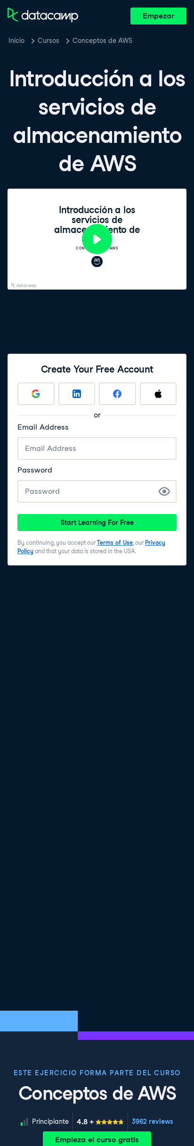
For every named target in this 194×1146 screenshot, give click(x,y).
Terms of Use (115, 542)
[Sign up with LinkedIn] (77, 393)
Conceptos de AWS (102, 40)
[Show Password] (164, 491)
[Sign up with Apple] (158, 393)
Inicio (16, 40)
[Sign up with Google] (36, 393)
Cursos (48, 40)
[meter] (100, 1122)
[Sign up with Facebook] (117, 393)
